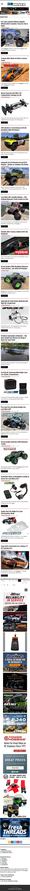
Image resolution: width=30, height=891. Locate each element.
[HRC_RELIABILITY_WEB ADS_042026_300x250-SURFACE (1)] (15, 601)
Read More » (4, 53)
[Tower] (15, 743)
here (26, 870)
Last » (14, 585)
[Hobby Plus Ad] (15, 805)
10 (9, 580)
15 (23, 582)
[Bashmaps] (15, 662)
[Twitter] (15, 842)
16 (26, 582)
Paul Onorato (6, 62)
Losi (18, 223)
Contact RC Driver (7, 852)
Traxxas (5, 48)
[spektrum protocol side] (15, 682)
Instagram (5, 864)
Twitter (4, 861)
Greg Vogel (5, 28)
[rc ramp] (15, 783)
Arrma (3, 291)
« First (3, 580)
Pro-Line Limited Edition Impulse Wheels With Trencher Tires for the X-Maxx (14, 24)
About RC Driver (6, 851)
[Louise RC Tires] (15, 703)
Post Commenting (7, 876)
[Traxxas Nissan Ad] (15, 12)
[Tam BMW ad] (15, 621)
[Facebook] (12, 842)
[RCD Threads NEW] (15, 827)
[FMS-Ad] (15, 723)
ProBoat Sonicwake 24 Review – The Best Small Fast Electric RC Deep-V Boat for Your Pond (14, 338)
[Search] (26, 590)
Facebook (4, 860)
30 (7, 585)
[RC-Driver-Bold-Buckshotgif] (15, 641)
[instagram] (21, 842)
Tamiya (18, 571)
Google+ (4, 858)
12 (13, 580)
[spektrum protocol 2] (15, 9)
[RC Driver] (16, 3)
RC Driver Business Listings (10, 881)
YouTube (4, 863)
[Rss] (9, 842)
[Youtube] (18, 842)
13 (16, 580)
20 (4, 585)
